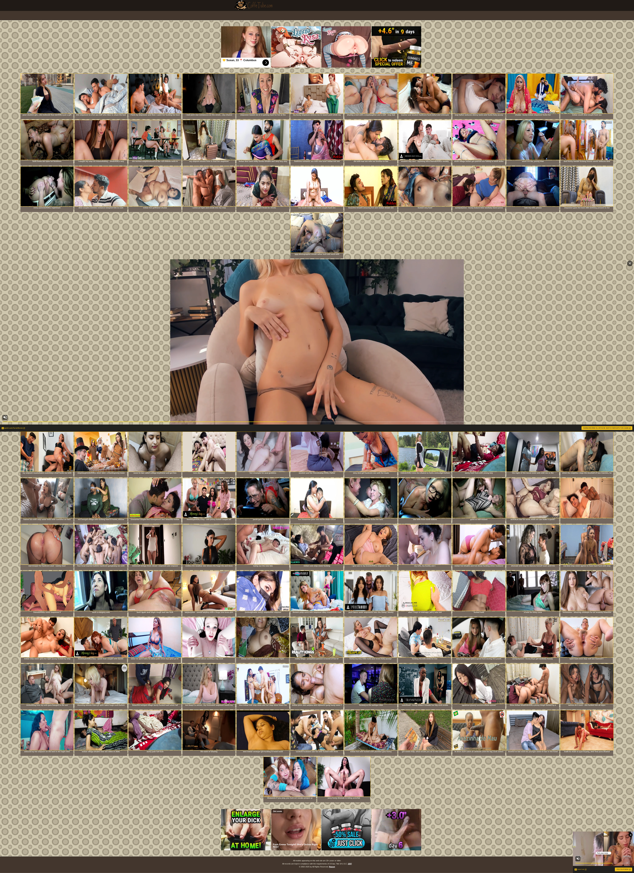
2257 (350, 864)
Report (332, 867)
